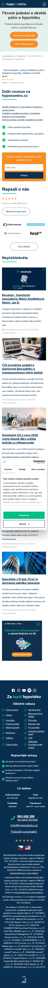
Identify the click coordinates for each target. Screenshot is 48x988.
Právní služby (12, 744)
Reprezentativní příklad (35, 715)
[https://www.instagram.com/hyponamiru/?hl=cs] (19, 690)
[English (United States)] (27, 848)
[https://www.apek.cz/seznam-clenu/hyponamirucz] (24, 979)
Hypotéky (10, 720)
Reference (10, 733)
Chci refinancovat (24, 44)
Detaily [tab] (22, 469)
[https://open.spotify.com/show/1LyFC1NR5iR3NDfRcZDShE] (29, 690)
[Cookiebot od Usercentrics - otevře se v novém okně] (34, 462)
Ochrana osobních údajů (36, 732)
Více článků (24, 246)
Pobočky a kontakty (24, 831)
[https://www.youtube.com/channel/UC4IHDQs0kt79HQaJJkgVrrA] (24, 690)
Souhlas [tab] (8, 469)
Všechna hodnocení (16, 211)
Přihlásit (24, 175)
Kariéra (9, 715)
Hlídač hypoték (12, 727)
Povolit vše (24, 515)
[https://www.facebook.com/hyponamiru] (13, 690)
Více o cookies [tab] (38, 469)
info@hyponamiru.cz (24, 825)
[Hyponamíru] (14, 4)
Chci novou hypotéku (24, 35)
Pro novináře (33, 727)
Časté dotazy (12, 710)
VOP (30, 738)
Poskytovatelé (12, 724)
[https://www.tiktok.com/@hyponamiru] (35, 690)
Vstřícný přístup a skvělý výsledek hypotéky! (22, 119)
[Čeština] (20, 848)
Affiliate (9, 738)
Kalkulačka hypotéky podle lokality (35, 744)
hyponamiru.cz (8, 56)
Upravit (22, 524)
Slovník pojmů (34, 710)
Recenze (21, 56)
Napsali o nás (34, 724)
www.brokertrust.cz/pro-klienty (24, 873)
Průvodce (32, 720)
